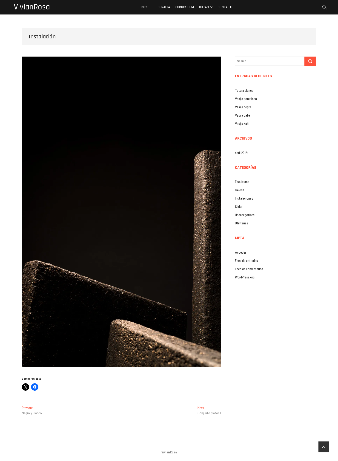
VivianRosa (32, 7)
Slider (238, 207)
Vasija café (242, 115)
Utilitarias (241, 223)
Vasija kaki (242, 124)
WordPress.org (245, 277)
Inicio (145, 7)
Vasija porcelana (246, 99)
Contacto (225, 7)
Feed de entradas (246, 261)
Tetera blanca (244, 91)
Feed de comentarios (249, 269)
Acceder (240, 252)
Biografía (162, 7)
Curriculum (184, 7)
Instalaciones (244, 198)
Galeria (239, 190)
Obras (204, 7)
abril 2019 (241, 153)
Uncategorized (245, 215)
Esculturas (242, 182)
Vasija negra (243, 107)
